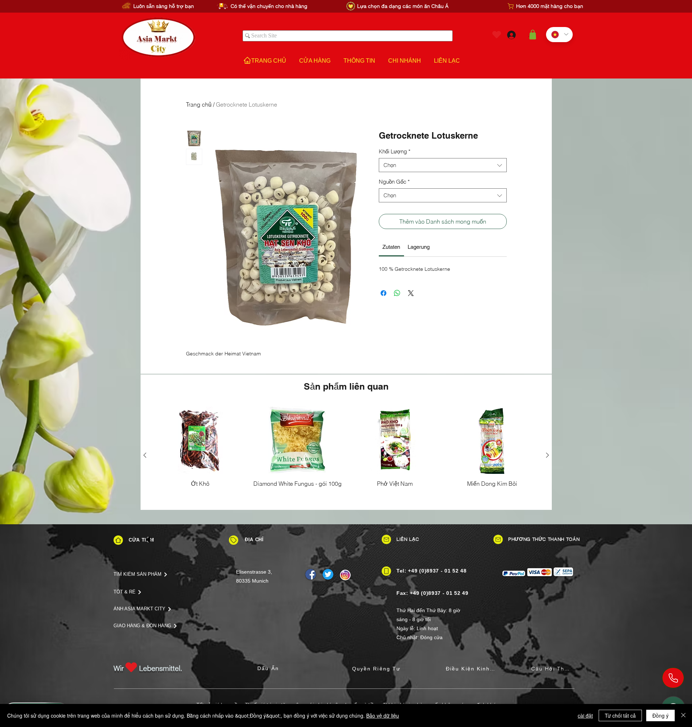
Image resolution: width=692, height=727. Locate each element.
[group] (346, 455)
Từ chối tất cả (620, 715)
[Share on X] (411, 293)
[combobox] (443, 165)
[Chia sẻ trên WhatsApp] (397, 293)
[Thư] (386, 539)
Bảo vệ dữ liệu (382, 715)
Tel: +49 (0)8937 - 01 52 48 (431, 571)
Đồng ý (660, 715)
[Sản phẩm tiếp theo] (547, 455)
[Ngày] (233, 540)
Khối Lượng (395, 151)
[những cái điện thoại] (673, 678)
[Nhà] (118, 540)
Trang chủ (199, 104)
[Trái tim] (496, 35)
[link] (391, 247)
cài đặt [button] (585, 715)
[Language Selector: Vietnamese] (559, 34)
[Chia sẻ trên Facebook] (383, 293)
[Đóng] (683, 715)
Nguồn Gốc (394, 181)
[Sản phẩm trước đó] (145, 455)
